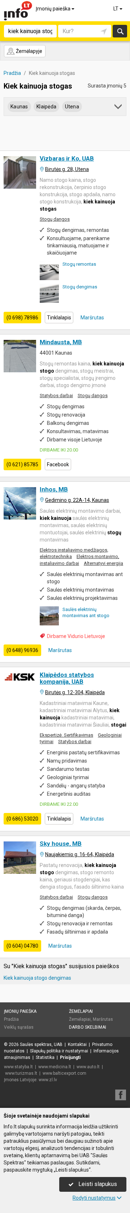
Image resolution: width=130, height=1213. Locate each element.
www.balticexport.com (64, 1073)
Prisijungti (70, 1057)
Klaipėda (46, 106)
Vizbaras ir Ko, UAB (67, 158)
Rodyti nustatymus (94, 1198)
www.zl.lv (48, 1079)
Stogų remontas (79, 264)
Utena (72, 106)
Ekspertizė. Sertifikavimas (66, 735)
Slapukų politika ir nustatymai (59, 1050)
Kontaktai (77, 1044)
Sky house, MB (61, 843)
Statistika (45, 1057)
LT (116, 9)
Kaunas (19, 106)
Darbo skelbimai (87, 1027)
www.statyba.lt (18, 1066)
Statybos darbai (56, 395)
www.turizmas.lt (21, 1073)
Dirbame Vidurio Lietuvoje (76, 636)
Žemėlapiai (81, 1011)
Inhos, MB (54, 489)
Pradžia (11, 1019)
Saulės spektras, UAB (41, 1044)
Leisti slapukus (97, 1184)
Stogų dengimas (79, 286)
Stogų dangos (55, 219)
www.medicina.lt (54, 1066)
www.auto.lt (88, 1066)
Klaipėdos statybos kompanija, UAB (67, 678)
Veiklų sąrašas (19, 1027)
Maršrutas (91, 317)
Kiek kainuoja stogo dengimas (37, 978)
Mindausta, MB (61, 342)
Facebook (58, 464)
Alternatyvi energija (103, 563)
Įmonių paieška (54, 9)
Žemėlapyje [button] (28, 51)
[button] (118, 107)
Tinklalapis (59, 317)
